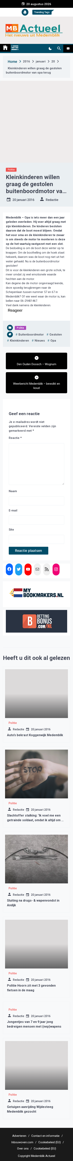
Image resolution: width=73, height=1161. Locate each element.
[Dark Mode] (50, 48)
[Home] (5, 48)
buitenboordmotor (31, 334)
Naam (13, 491)
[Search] (59, 48)
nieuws (40, 340)
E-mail (13, 510)
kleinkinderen (19, 340)
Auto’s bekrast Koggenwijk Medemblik (35, 735)
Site (11, 529)
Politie (11, 169)
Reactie (15, 438)
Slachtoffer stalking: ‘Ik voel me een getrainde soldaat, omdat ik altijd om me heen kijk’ (36, 820)
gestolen (55, 334)
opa (53, 340)
